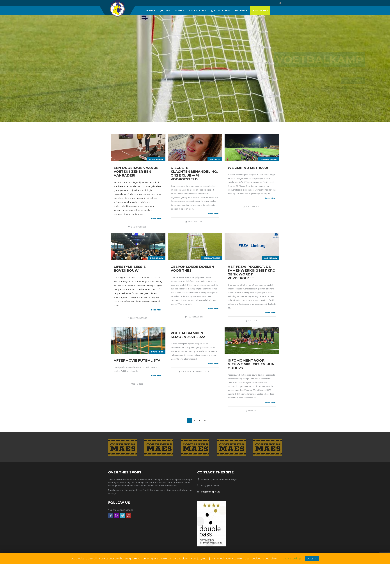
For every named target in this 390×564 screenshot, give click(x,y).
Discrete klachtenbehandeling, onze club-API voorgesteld (194, 173)
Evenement (157, 352)
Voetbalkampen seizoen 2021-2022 (188, 335)
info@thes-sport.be (210, 491)
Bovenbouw (156, 258)
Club (165, 10)
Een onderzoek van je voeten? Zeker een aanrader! (136, 171)
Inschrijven (339, 80)
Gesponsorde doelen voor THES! (192, 269)
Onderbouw (270, 258)
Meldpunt (260, 10)
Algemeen (215, 159)
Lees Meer (156, 218)
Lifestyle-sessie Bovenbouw (130, 269)
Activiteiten (220, 10)
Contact (242, 10)
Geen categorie (269, 159)
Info (179, 10)
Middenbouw (156, 159)
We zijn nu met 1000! (248, 168)
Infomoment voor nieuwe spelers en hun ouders (251, 364)
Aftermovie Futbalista (137, 360)
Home (151, 10)
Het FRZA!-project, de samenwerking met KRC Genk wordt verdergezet (251, 272)
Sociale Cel (198, 10)
